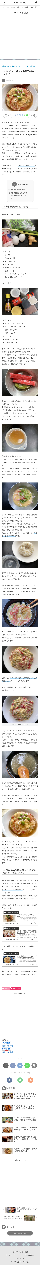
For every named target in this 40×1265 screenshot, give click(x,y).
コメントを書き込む (20, 1233)
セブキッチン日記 (20, 3)
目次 (19, 184)
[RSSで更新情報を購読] (30, 1080)
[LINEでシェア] (27, 115)
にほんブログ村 (7, 1046)
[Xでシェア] (6, 115)
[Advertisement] (20, 39)
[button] (34, 115)
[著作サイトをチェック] (9, 1080)
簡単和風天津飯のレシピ (19, 189)
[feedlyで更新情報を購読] (20, 1080)
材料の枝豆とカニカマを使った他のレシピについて (19, 195)
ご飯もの (6, 988)
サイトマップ (10, 1255)
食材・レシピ (17, 988)
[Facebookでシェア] (13, 115)
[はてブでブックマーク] (20, 115)
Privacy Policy (29, 1255)
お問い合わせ (20, 1258)
